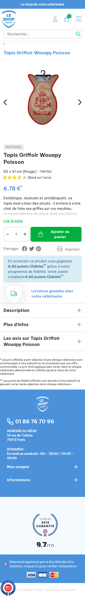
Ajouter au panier (60, 234)
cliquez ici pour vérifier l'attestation (50, 566)
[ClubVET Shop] (42, 409)
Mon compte (18, 467)
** (45, 265)
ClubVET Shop (32, 590)
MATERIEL (14, 147)
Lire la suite (13, 221)
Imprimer (72, 249)
